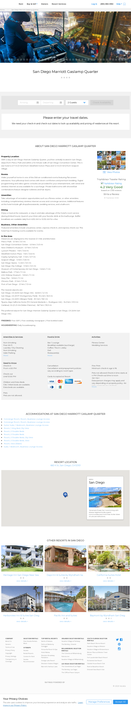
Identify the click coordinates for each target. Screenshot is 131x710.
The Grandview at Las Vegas (71, 666)
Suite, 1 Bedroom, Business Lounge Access (23, 446)
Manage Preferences (99, 702)
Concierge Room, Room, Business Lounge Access (27, 419)
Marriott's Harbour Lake (49, 666)
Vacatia (25, 650)
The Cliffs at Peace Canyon (71, 672)
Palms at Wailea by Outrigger (47, 645)
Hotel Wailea (45, 652)
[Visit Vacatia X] (117, 640)
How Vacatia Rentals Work (30, 642)
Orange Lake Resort (48, 660)
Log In (94, 4)
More (5, 355)
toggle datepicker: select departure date (52, 102)
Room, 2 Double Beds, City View (18, 437)
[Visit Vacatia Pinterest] (119, 644)
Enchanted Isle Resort (94, 660)
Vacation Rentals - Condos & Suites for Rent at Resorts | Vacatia (10, 3)
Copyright (8, 653)
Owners (44, 4)
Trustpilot (77, 684)
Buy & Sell (31, 4)
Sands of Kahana (46, 641)
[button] (3, 39)
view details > (22, 581)
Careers (8, 644)
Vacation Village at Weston (96, 646)
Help (118, 4)
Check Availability (102, 102)
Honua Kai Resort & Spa (49, 649)
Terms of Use (10, 647)
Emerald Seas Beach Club (95, 669)
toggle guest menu (78, 102)
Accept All (120, 702)
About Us (8, 641)
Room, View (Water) (13, 443)
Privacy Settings (10, 656)
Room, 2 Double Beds (14, 431)
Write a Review (111, 194)
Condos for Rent (29, 656)
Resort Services (59, 4)
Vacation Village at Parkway (71, 641)
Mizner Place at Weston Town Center (97, 653)
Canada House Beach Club (96, 663)
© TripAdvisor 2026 (111, 198)
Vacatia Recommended (28, 660)
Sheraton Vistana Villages (49, 663)
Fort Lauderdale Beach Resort (97, 657)
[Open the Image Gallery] (111, 169)
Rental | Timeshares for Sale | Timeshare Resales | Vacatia (119, 682)
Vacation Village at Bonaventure (98, 649)
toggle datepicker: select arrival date (29, 102)
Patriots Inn (65, 656)
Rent (21, 4)
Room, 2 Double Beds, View (16, 440)
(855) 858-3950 (106, 4)
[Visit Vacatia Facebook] (121, 640)
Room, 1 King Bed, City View (16, 428)
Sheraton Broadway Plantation (48, 656)
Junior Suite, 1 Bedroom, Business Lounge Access (26, 425)
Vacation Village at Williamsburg (72, 659)
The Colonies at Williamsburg (71, 653)
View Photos (113, 172)
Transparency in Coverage (11, 660)
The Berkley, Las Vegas (69, 669)
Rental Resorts (28, 653)
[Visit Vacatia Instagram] (119, 649)
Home (2, 10)
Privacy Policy (10, 650)
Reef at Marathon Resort (95, 666)
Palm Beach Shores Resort (96, 643)
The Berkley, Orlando (69, 644)
